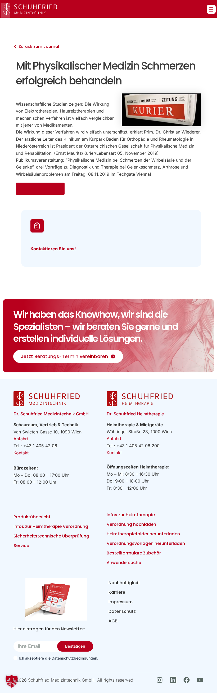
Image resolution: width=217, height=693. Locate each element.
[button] (11, 681)
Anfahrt (20, 438)
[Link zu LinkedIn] (174, 680)
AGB (112, 621)
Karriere (116, 592)
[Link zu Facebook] (188, 680)
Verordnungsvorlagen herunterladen (146, 543)
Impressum (120, 602)
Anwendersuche (124, 562)
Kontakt (21, 452)
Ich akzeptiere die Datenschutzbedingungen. (58, 658)
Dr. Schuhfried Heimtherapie (135, 413)
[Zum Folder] (56, 599)
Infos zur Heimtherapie (131, 515)
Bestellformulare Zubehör (134, 553)
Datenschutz (122, 611)
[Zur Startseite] (29, 10)
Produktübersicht (32, 517)
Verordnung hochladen (131, 524)
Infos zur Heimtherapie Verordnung (50, 526)
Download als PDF (40, 188)
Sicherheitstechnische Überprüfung (51, 536)
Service (21, 546)
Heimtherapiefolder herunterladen (143, 534)
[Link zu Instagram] (161, 680)
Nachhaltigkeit (124, 583)
